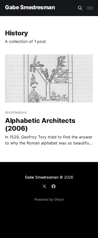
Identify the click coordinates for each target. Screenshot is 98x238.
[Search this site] (80, 8)
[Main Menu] (90, 8)
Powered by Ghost (49, 199)
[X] (44, 186)
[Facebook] (54, 186)
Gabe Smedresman (30, 7)
